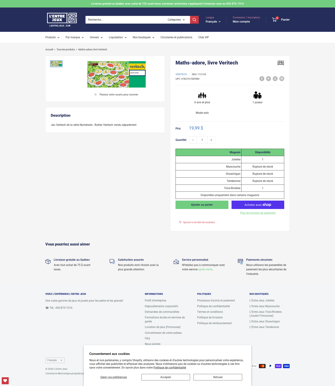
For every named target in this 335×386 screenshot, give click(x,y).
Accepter (165, 377)
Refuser (218, 377)
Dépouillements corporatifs (161, 306)
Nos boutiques (142, 37)
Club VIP (203, 37)
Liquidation (116, 37)
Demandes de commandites (162, 311)
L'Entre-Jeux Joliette (262, 300)
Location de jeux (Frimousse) (163, 327)
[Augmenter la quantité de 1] (211, 140)
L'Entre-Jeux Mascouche (265, 306)
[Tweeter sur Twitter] (275, 78)
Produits (50, 37)
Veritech (181, 74)
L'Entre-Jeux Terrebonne (264, 327)
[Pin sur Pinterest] (268, 78)
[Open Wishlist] (5, 380)
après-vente (205, 269)
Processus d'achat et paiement (216, 300)
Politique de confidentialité (169, 367)
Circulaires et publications (176, 37)
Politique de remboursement (214, 323)
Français (52, 360)
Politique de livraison (210, 317)
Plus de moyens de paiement (258, 213)
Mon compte (241, 21)
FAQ (147, 338)
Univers (94, 37)
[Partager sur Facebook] (261, 78)
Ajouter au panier (202, 204)
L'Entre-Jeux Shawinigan (265, 321)
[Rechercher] (194, 20)
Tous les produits (66, 49)
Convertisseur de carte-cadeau (163, 332)
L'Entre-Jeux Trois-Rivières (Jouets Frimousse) (266, 313)
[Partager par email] (281, 78)
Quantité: (181, 140)
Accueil (49, 49)
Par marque (73, 37)
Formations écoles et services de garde (165, 319)
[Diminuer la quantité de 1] (192, 140)
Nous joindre (152, 344)
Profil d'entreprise (155, 300)
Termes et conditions (210, 311)
